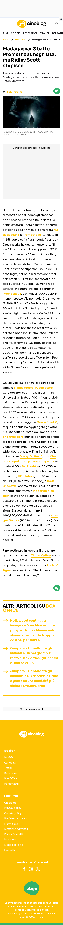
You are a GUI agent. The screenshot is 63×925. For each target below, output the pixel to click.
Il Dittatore (26, 476)
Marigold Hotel (31, 456)
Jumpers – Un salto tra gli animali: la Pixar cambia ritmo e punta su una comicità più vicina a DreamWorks (34, 678)
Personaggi (11, 783)
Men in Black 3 (47, 422)
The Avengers (13, 437)
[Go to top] (56, 913)
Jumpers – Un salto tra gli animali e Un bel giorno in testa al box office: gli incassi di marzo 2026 (34, 655)
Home (6, 39)
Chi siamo (10, 802)
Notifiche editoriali (16, 829)
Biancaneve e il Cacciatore (33, 388)
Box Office (20, 39)
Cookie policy (13, 813)
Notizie (15, 33)
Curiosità (10, 762)
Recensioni (30, 33)
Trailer (45, 33)
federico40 (14, 92)
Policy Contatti (13, 834)
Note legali (11, 823)
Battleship (30, 466)
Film (5, 33)
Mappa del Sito (13, 844)
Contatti (9, 850)
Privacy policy (12, 808)
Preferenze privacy (16, 818)
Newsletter (11, 839)
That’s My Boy (41, 555)
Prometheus (32, 235)
